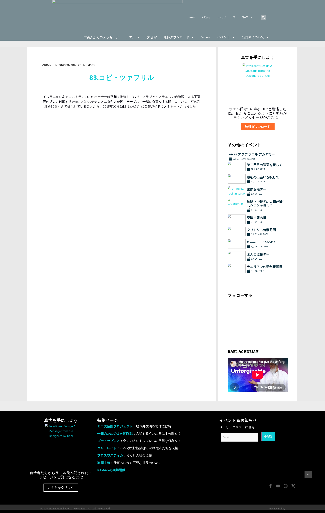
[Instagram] (286, 486)
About (46, 65)
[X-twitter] (293, 486)
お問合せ (206, 17)
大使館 (152, 37)
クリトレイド (107, 448)
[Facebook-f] (270, 486)
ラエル (130, 37)
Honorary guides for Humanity (74, 65)
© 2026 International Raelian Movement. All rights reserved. (75, 508)
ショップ (221, 17)
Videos (205, 37)
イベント (223, 37)
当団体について (253, 37)
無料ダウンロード (176, 37)
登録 (268, 436)
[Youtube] (278, 486)
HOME (192, 17)
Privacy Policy (277, 508)
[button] (263, 17)
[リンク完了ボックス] (258, 156)
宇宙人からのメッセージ (101, 37)
